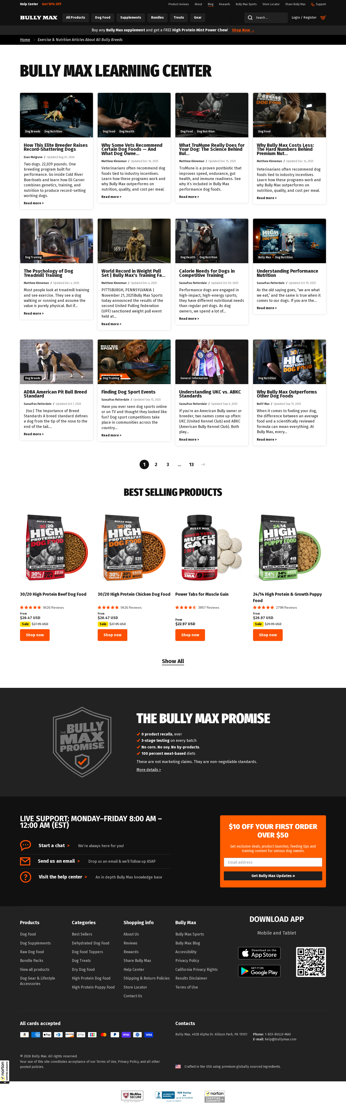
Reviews (130, 943)
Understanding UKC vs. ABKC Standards (210, 394)
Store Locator (135, 987)
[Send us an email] (25, 861)
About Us (131, 934)
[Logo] (39, 17)
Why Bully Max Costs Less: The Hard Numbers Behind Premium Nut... (285, 149)
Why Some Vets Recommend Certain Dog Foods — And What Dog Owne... (131, 149)
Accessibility (186, 952)
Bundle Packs (31, 960)
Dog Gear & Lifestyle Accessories (37, 981)
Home (25, 39)
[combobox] (266, 17)
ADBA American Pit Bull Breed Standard (55, 394)
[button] (4, 1072)
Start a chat (54, 845)
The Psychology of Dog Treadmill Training (48, 273)
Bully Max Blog (187, 943)
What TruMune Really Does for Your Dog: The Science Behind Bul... (212, 149)
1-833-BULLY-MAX (278, 1034)
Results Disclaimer (191, 978)
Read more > (34, 203)
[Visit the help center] (25, 877)
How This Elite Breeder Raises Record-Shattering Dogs (56, 147)
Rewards (131, 952)
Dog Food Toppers (87, 952)
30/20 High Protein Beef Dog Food (53, 594)
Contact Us (133, 996)
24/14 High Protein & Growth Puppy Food (287, 597)
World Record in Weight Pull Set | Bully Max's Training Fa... (133, 273)
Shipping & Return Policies (147, 978)
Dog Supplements (35, 943)
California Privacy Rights (196, 969)
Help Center (134, 969)
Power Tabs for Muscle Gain (202, 594)
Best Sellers (82, 934)
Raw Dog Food (32, 952)
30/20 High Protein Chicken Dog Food (134, 594)
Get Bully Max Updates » (273, 876)
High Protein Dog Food (91, 978)
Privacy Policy (187, 960)
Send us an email (59, 861)
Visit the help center (63, 877)
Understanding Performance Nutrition (287, 273)
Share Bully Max (137, 960)
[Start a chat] (25, 845)
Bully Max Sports (189, 934)
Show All (173, 662)
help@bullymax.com (280, 1039)
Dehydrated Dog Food (90, 943)
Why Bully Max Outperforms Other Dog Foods (287, 394)
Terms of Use (186, 987)
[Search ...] (248, 17)
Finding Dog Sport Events (128, 392)
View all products (34, 969)
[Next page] (201, 464)
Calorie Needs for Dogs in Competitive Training (207, 273)
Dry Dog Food (83, 969)
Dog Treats (81, 960)
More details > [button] (149, 769)
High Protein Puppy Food (93, 987)
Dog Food (28, 934)
